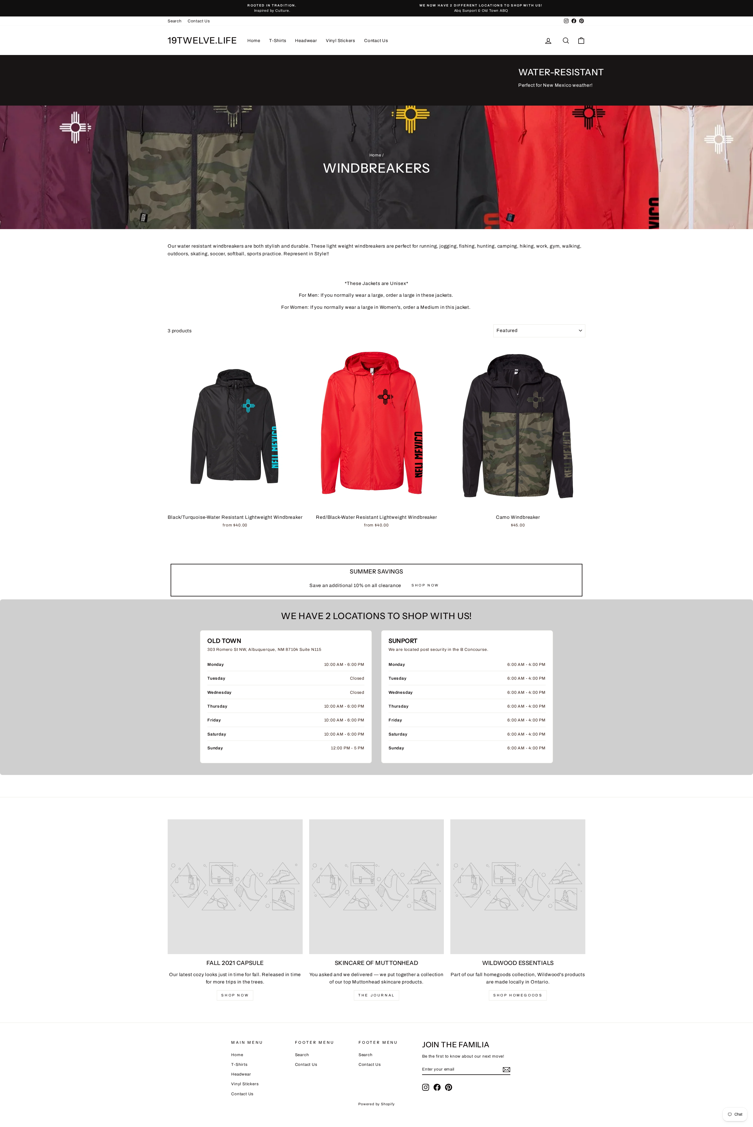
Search (175, 21)
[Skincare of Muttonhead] (376, 886)
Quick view (235, 504)
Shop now (235, 995)
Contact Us (199, 21)
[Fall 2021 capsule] (235, 886)
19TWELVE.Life (202, 40)
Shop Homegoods (517, 995)
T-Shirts (277, 40)
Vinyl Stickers (340, 40)
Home (253, 40)
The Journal (376, 995)
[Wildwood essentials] (517, 886)
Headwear (306, 40)
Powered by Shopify (376, 1104)
